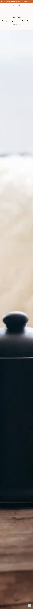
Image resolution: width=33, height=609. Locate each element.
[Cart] (31, 5)
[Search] (28, 5)
